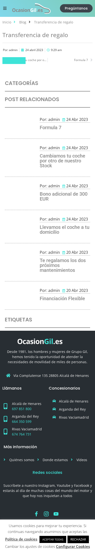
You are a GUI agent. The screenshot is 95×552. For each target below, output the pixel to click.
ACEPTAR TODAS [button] (52, 539)
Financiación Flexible (62, 298)
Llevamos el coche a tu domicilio (64, 229)
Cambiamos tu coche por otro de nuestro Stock (62, 161)
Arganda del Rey (25, 416)
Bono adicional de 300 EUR (63, 196)
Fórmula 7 (14, 60)
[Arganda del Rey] (5, 419)
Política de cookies (21, 539)
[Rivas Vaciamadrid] (5, 432)
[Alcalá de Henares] (5, 406)
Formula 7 (50, 127)
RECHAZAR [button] (78, 539)
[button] (4, 8)
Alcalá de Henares (26, 403)
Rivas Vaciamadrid (27, 429)
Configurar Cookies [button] (73, 546)
